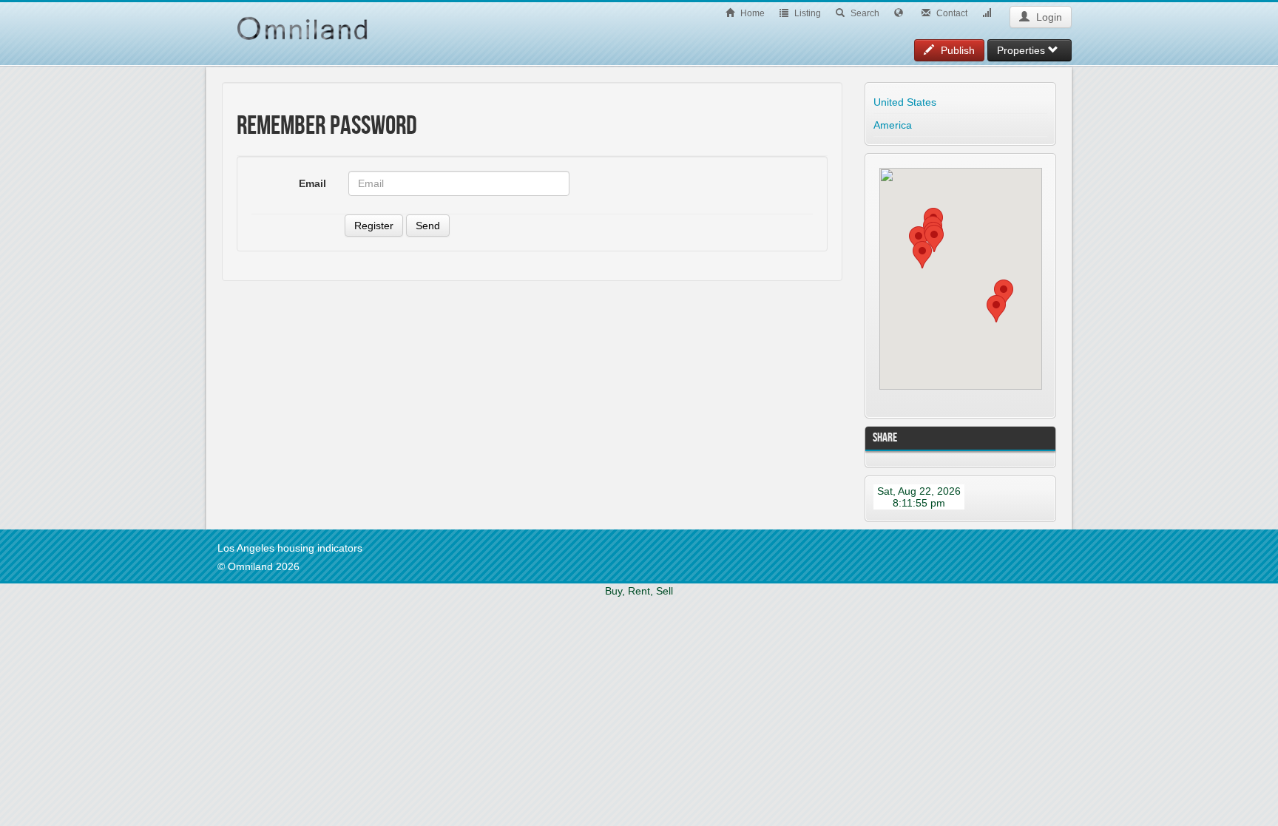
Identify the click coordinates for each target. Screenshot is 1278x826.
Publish (956, 50)
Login (1047, 17)
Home (751, 13)
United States (904, 102)
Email (312, 183)
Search (863, 13)
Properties (1022, 50)
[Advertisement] (325, 388)
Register (373, 225)
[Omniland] (302, 20)
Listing (806, 13)
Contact (950, 13)
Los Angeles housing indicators (289, 548)
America (892, 125)
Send (428, 225)
